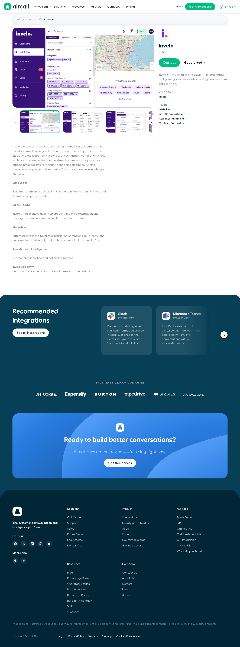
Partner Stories (76, 589)
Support (72, 523)
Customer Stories (78, 583)
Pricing (130, 6)
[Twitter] (24, 544)
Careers (127, 583)
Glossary (73, 612)
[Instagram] (40, 544)
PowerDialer (184, 517)
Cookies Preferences (128, 636)
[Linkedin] (32, 544)
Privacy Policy (76, 636)
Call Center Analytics (190, 534)
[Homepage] (16, 6)
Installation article (171, 114)
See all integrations (31, 332)
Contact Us (129, 572)
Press (125, 589)
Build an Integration (79, 600)
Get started (193, 62)
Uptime (127, 595)
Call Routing (184, 528)
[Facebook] (15, 544)
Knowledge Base (78, 578)
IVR (179, 523)
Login (179, 7)
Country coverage (133, 540)
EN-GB (229, 6)
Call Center (74, 517)
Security (93, 636)
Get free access (200, 6)
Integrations (24, 19)
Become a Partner (78, 595)
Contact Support (170, 123)
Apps (125, 528)
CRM (39, 19)
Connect (169, 62)
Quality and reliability (135, 523)
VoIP (70, 606)
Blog (70, 572)
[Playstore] (24, 561)
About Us (128, 578)
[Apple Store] (15, 561)
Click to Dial (184, 545)
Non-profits (74, 545)
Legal (61, 636)
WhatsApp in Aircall (189, 551)
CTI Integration (186, 540)
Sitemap (107, 636)
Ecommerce (75, 540)
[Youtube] (49, 544)
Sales (70, 528)
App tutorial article (171, 118)
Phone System (76, 534)
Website (164, 109)
